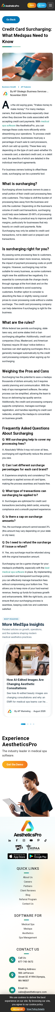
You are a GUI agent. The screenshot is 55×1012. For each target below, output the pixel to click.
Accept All (18, 1009)
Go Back (11, 19)
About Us (28, 877)
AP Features (26, 87)
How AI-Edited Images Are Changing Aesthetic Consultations (25, 684)
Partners (27, 886)
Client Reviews (28, 890)
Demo (32, 5)
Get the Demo (15, 764)
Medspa (28, 928)
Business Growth (9, 87)
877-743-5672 (25, 961)
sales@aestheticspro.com (32, 992)
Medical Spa (28, 924)
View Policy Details (35, 1009)
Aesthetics (27, 933)
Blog (28, 895)
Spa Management (28, 937)
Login (43, 5)
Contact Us (27, 903)
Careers (28, 881)
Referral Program (28, 899)
